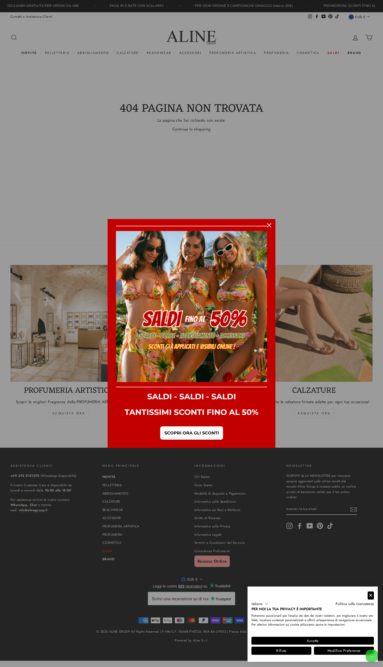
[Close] (269, 225)
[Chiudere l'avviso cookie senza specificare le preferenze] (371, 595)
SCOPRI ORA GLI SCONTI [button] (191, 433)
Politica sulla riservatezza (355, 603)
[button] (259, 604)
